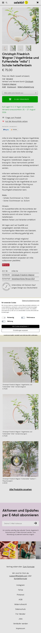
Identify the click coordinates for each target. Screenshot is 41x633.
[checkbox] (4, 318)
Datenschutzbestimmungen (30, 300)
